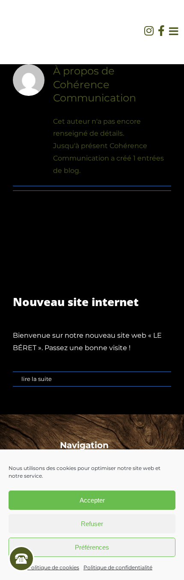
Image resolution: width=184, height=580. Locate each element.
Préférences (92, 547)
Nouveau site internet (76, 301)
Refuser (92, 523)
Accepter (92, 500)
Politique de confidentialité (117, 567)
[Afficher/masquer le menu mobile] (174, 31)
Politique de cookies (53, 567)
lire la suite (36, 378)
